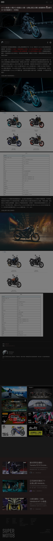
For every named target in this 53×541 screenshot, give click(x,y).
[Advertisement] (26, 17)
